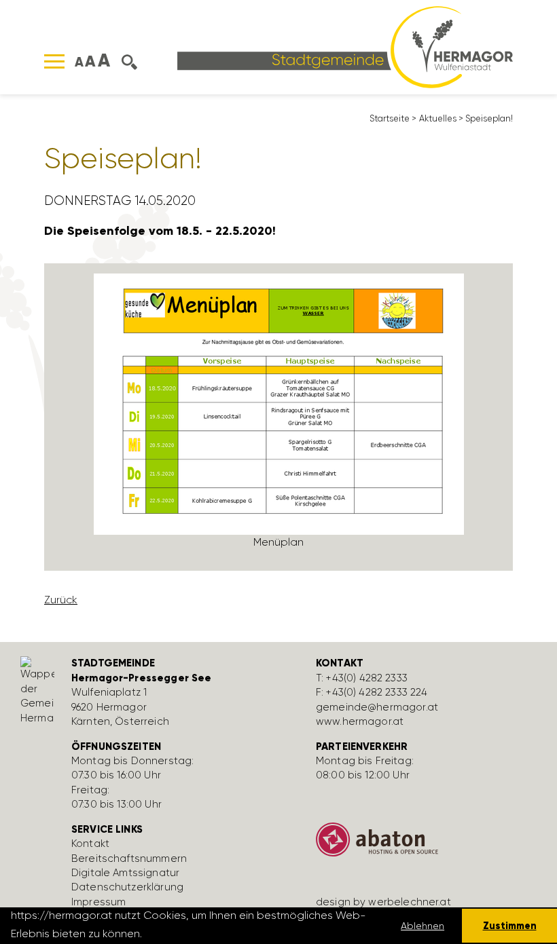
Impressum (98, 902)
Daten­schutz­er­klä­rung (127, 887)
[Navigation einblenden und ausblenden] (54, 61)
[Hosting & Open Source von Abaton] (428, 845)
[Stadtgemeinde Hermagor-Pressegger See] (345, 45)
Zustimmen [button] (510, 926)
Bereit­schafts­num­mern (129, 858)
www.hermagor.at (359, 721)
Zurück (60, 599)
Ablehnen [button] (422, 925)
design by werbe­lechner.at (383, 902)
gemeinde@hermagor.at (377, 707)
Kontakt (90, 843)
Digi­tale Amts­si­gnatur (125, 873)
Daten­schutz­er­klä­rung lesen (219, 933)
